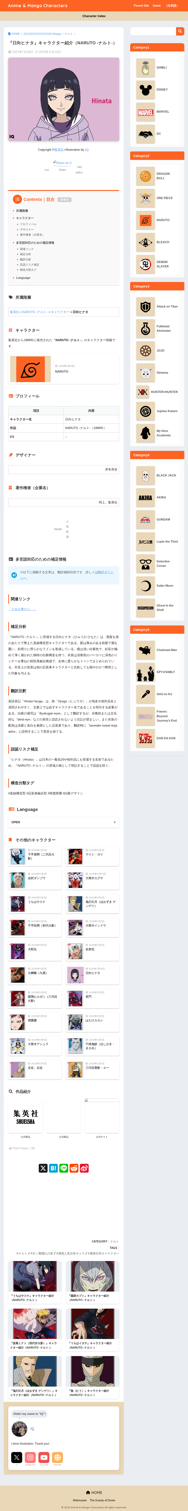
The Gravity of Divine (102, 1500)
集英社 (59, 149)
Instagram (30, 1464)
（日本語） (171, 5)
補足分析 (25, 254)
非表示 (64, 199)
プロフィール (28, 224)
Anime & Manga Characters (38, 5)
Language (23, 277)
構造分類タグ (28, 269)
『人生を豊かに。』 (22, 609)
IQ (86, 149)
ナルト (114, 1241)
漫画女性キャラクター (104, 1253)
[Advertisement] (63, 1205)
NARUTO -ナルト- (35, 312)
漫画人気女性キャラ (71, 1253)
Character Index (94, 16)
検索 (180, 31)
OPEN (15, 822)
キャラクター (25, 218)
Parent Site (141, 5)
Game (157, 5)
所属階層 (22, 210)
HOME (96, 1492)
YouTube (44, 1464)
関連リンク (27, 249)
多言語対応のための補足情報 (35, 242)
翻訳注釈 (25, 259)
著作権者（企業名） (32, 234)
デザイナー (27, 229)
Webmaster (80, 1500)
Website (57, 1464)
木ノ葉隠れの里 (42, 1253)
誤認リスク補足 (29, 264)
